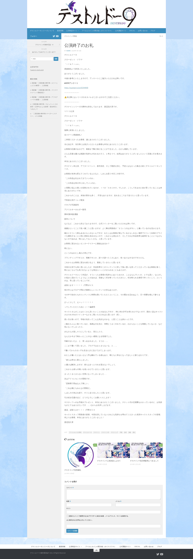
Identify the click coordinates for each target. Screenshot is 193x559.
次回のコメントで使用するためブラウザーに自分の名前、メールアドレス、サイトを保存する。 (99, 516)
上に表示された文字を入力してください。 (79, 520)
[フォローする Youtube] (57, 36)
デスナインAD (105, 432)
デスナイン (97, 432)
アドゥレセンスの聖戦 (75, 432)
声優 (121, 432)
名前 (68, 501)
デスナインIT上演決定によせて (109, 461)
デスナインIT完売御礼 (72, 470)
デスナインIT (114, 432)
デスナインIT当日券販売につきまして (144, 461)
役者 (125, 432)
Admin (68, 51)
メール (118, 501)
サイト (68, 508)
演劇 (129, 432)
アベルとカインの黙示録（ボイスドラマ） (97, 31)
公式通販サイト (120, 31)
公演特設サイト (72, 31)
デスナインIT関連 (70, 36)
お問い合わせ (143, 31)
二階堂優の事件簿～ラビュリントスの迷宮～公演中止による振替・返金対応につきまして (44, 106)
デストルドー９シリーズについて (42, 31)
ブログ (152, 31)
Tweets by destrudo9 (37, 70)
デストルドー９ (87, 432)
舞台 (134, 432)
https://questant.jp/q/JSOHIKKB (76, 88)
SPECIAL (132, 31)
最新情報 (60, 31)
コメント (70, 487)
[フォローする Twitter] (54, 36)
